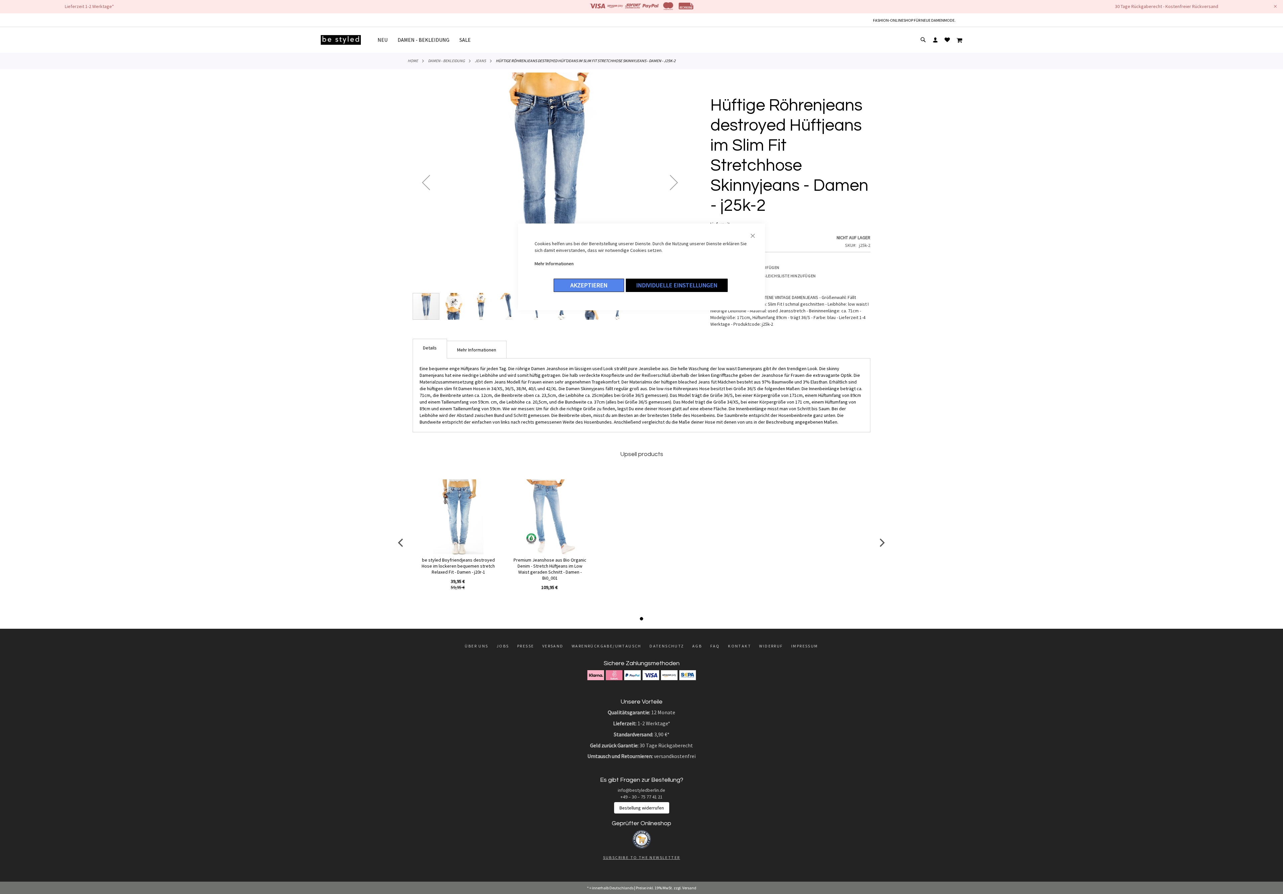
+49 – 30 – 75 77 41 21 (641, 797)
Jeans (480, 60)
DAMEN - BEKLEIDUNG (446, 60)
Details (430, 348)
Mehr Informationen (554, 264)
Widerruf (771, 645)
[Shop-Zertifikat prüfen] (641, 847)
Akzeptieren (588, 285)
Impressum (804, 645)
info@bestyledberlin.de (641, 790)
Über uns (476, 645)
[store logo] (341, 40)
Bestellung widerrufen (641, 808)
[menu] (427, 40)
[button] (426, 182)
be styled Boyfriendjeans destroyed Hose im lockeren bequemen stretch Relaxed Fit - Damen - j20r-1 (458, 566)
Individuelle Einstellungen (676, 285)
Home (413, 60)
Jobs (502, 645)
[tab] (430, 348)
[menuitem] (385, 40)
